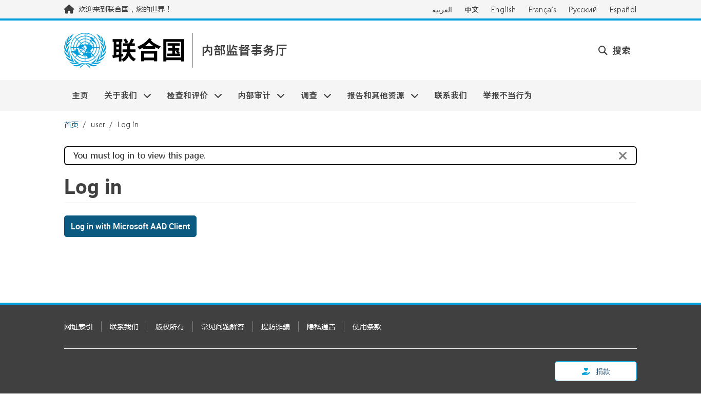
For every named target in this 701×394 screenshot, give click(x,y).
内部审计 (250, 95)
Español (623, 9)
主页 (80, 95)
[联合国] (124, 50)
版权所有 (169, 326)
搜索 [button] (620, 50)
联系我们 (450, 95)
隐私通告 (321, 326)
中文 (471, 9)
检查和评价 (183, 95)
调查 (305, 95)
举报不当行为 (507, 95)
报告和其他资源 (371, 95)
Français (542, 9)
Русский (583, 9)
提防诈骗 (275, 326)
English (503, 9)
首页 (71, 124)
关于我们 (116, 95)
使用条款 (367, 326)
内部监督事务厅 (244, 50)
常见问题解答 (222, 326)
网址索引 (78, 326)
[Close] (623, 156)
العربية (442, 9)
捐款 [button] (602, 371)
